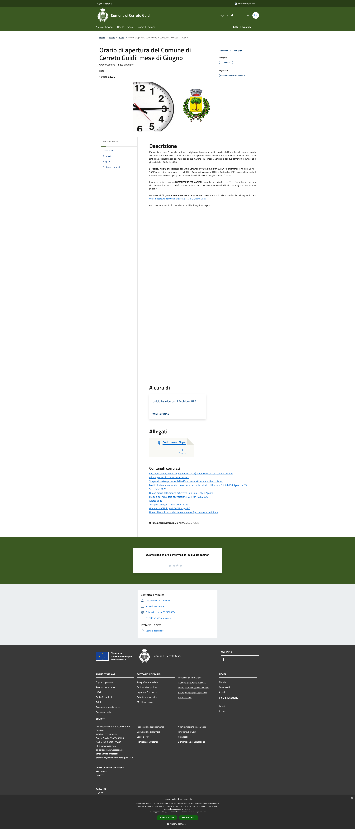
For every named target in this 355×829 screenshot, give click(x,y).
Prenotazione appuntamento (150, 726)
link (204, 812)
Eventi (222, 711)
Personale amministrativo (108, 707)
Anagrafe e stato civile (147, 682)
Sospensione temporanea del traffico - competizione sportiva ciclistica (186, 481)
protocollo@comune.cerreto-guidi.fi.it (114, 757)
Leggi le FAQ (143, 736)
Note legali (183, 736)
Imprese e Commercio (147, 692)
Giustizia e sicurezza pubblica (192, 682)
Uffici (98, 692)
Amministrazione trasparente (192, 726)
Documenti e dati (104, 712)
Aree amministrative (105, 687)
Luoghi (222, 706)
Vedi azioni (238, 50)
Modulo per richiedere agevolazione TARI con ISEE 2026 (178, 497)
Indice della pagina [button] (111, 141)
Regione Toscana (104, 3)
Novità (112, 37)
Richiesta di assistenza (147, 741)
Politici (99, 702)
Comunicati (224, 687)
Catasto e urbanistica (147, 697)
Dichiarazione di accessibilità (191, 741)
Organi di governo (104, 682)
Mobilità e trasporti (146, 702)
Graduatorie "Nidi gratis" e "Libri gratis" (169, 508)
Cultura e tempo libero (147, 687)
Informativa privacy (187, 731)
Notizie (222, 682)
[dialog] (177, 812)
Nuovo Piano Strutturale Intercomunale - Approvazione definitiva (183, 512)
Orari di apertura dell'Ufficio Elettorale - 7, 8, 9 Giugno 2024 (177, 198)
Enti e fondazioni (104, 697)
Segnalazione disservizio (148, 731)
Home (102, 37)
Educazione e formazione (189, 677)
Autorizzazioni (185, 697)
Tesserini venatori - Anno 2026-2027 (168, 504)
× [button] (352, 798)
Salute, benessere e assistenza (192, 692)
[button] (177, 824)
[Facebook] (231, 15)
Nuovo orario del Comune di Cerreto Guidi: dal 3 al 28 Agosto (181, 493)
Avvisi (121, 37)
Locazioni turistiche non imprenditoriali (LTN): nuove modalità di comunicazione (191, 473)
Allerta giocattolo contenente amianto (169, 477)
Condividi (224, 50)
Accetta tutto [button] (167, 817)
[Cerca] (255, 15)
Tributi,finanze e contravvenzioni (193, 687)
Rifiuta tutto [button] (188, 817)
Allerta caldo (155, 501)
